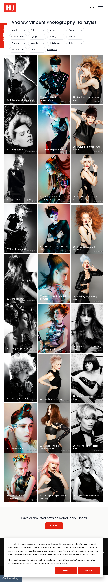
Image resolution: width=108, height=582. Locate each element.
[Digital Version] (2, 17)
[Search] (92, 8)
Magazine (3, 35)
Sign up (54, 526)
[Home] (10, 7)
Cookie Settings (10, 578)
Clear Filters (52, 50)
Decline (89, 570)
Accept (66, 570)
